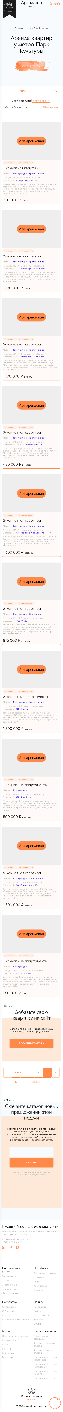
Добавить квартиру (31, 1043)
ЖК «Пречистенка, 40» (27, 885)
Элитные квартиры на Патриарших (46, 1365)
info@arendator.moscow (15, 1239)
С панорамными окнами (15, 1319)
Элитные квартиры (44, 1378)
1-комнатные (9, 1276)
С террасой (9, 1307)
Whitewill (31, 1399)
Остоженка (40, 1277)
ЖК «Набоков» (23, 709)
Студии (38, 1323)
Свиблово (39, 1290)
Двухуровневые (10, 1293)
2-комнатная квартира (22, 256)
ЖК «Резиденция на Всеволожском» (33, 533)
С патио (6, 1315)
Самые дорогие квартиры (42, 1337)
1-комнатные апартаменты (25, 785)
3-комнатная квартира (22, 432)
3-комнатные (9, 1284)
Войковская (8, 1353)
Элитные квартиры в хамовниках (45, 1358)
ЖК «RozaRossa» (24, 797)
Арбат (37, 1281)
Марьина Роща (10, 1340)
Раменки (7, 1348)
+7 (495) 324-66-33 (12, 1242)
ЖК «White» (22, 621)
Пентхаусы (40, 1307)
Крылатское (40, 1285)
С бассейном (9, 1311)
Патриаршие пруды (45, 1273)
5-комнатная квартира (22, 344)
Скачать (31, 1163)
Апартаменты (41, 1315)
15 (16, 1082)
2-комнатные (9, 1280)
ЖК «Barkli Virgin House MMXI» (30, 268)
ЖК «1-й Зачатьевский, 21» (29, 444)
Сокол (5, 1344)
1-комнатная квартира (21, 168)
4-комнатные (9, 1289)
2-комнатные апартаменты (25, 697)
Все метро (8, 1357)
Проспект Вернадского (15, 1336)
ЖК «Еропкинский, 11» (26, 180)
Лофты (37, 1311)
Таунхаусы (39, 1319)
